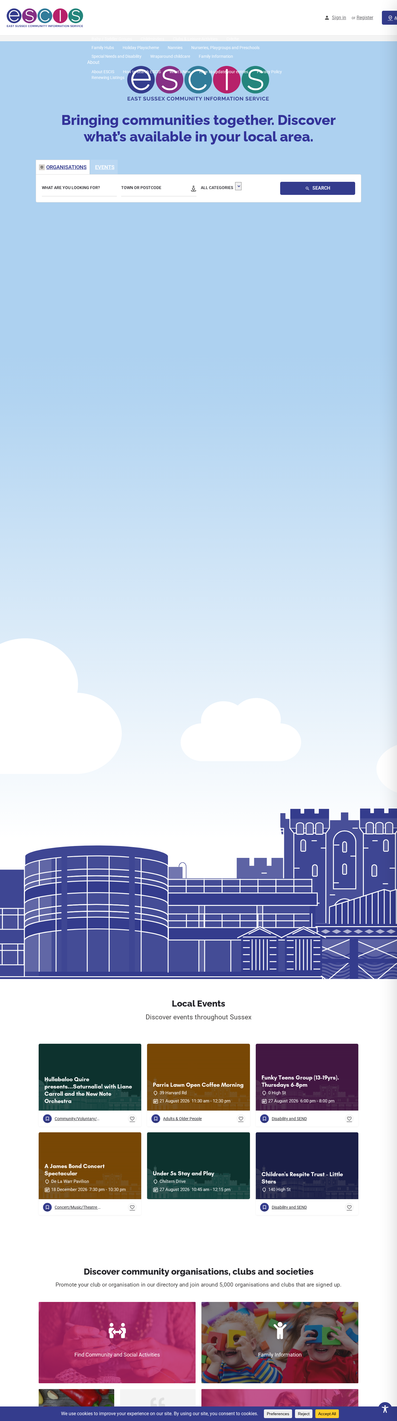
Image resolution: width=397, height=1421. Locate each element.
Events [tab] (105, 167)
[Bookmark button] (132, 1118)
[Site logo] (45, 17)
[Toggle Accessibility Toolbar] (385, 1409)
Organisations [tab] (66, 167)
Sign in (339, 17)
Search (320, 188)
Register (365, 17)
